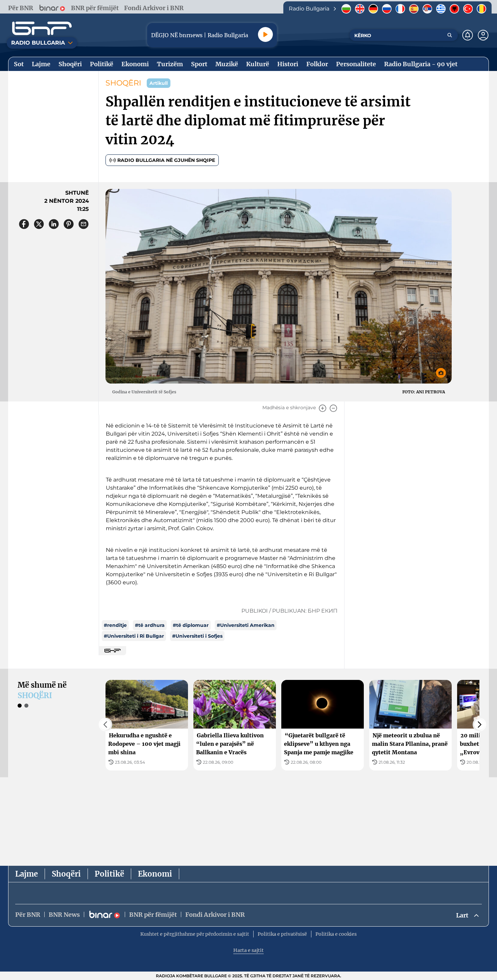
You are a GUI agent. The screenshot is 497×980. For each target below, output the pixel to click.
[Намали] (333, 408)
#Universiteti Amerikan (246, 625)
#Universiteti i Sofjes (197, 636)
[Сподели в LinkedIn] (53, 224)
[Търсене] (449, 35)
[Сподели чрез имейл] (83, 224)
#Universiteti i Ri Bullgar (134, 636)
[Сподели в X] (38, 224)
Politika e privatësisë (282, 934)
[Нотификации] (467, 35)
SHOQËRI (123, 83)
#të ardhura (150, 625)
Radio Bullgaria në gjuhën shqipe (166, 160)
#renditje (115, 625)
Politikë (109, 874)
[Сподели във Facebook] (24, 224)
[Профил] (483, 35)
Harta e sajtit (248, 950)
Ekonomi (155, 874)
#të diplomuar (191, 625)
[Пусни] (265, 34)
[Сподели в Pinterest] (68, 224)
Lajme (26, 874)
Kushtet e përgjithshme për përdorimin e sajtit (194, 934)
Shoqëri (66, 874)
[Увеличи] (322, 408)
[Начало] (42, 28)
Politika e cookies (336, 934)
